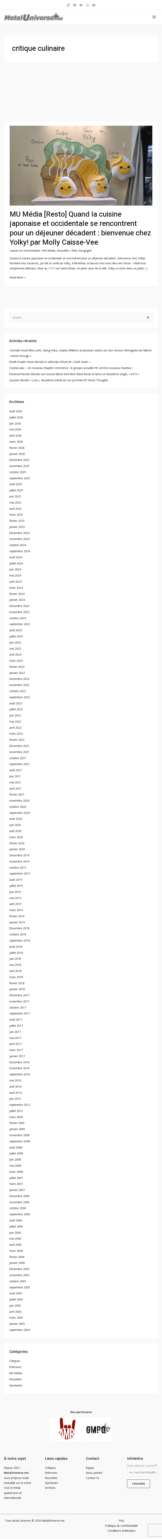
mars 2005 (16, 1317)
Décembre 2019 (19, 855)
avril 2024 (15, 581)
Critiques (14, 1361)
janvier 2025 (17, 527)
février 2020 (16, 843)
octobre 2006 (17, 1208)
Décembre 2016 (19, 1062)
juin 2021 (15, 776)
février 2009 (16, 1123)
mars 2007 (16, 1184)
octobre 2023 (17, 618)
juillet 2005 (16, 1299)
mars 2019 (16, 910)
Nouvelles (63, 250)
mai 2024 (15, 575)
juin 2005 (15, 1305)
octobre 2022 (17, 691)
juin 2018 (15, 959)
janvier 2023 (17, 673)
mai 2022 (15, 721)
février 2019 (16, 916)
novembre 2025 (19, 466)
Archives (50, 1488)
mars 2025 (16, 514)
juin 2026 (15, 423)
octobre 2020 (17, 807)
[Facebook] (74, 5)
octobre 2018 (17, 934)
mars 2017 (16, 1050)
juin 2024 (15, 569)
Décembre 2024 (19, 533)
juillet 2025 (16, 490)
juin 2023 (15, 642)
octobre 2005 (17, 1281)
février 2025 (16, 521)
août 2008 (15, 1147)
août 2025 (15, 484)
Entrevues (15, 1367)
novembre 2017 (19, 1001)
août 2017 (15, 1019)
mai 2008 (15, 1165)
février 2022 (16, 740)
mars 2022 (16, 733)
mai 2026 (15, 429)
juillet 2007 (16, 1178)
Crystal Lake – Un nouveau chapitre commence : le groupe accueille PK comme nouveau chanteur (70, 368)
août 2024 (15, 557)
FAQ (121, 1520)
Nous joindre (94, 1473)
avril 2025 (15, 508)
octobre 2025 (17, 472)
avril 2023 (15, 654)
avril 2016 (15, 1086)
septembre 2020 (19, 813)
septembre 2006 (19, 1214)
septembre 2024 (19, 551)
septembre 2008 (19, 1141)
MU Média (49, 250)
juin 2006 (15, 1232)
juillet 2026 (16, 417)
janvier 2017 (17, 1056)
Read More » (18, 277)
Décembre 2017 (19, 995)
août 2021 (15, 770)
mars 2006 (16, 1251)
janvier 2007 (17, 1190)
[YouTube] (93, 5)
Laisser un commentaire (25, 250)
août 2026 (15, 411)
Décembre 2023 (19, 606)
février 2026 (16, 448)
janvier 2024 (17, 600)
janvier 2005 (17, 1324)
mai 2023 (15, 648)
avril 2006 (15, 1244)
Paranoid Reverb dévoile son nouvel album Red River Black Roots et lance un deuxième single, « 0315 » (74, 374)
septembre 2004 (19, 1330)
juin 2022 (15, 715)
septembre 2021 (19, 764)
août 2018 (15, 946)
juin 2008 (15, 1159)
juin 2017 (15, 1032)
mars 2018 (16, 977)
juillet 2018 (16, 953)
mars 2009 (16, 1117)
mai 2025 (15, 502)
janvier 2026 (17, 454)
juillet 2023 (16, 636)
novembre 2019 (19, 861)
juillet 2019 (16, 886)
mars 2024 (16, 588)
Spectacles (15, 1385)
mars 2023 (16, 660)
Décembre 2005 (19, 1269)
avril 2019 (15, 904)
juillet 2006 (16, 1226)
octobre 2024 (17, 545)
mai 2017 (15, 1038)
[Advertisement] (81, 92)
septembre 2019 (19, 873)
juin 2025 (15, 496)
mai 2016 (15, 1080)
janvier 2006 (17, 1263)
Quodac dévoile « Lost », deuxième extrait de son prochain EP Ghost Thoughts (58, 380)
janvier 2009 (17, 1129)
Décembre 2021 (19, 746)
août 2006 (15, 1220)
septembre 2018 (19, 940)
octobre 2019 (17, 867)
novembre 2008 (19, 1135)
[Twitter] (81, 5)
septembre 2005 (19, 1287)
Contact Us (92, 1478)
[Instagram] (87, 5)
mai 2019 (15, 898)
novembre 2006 (19, 1202)
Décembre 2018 (19, 928)
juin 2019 (15, 892)
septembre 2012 (19, 1105)
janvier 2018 (17, 989)
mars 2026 (16, 441)
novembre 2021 (19, 752)
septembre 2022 (19, 697)
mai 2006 (15, 1238)
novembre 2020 (19, 800)
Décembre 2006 (19, 1196)
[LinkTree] (68, 5)
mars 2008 (16, 1172)
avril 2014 (15, 1093)
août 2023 (15, 630)
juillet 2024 (16, 563)
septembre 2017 (19, 1013)
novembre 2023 (19, 612)
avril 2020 (15, 831)
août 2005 (15, 1293)
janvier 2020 (17, 849)
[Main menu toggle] (154, 17)
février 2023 (16, 667)
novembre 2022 (19, 685)
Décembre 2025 (19, 460)
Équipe (90, 1468)
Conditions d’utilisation (121, 1530)
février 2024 (16, 594)
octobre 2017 (17, 1007)
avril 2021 (15, 788)
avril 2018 (15, 971)
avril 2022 (15, 727)
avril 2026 (15, 435)
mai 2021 (15, 782)
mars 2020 (16, 837)
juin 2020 (15, 825)
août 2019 (15, 879)
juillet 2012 (16, 1111)
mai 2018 (15, 965)
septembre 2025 (19, 478)
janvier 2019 (17, 922)
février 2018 (16, 983)
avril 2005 (15, 1311)
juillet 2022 (16, 709)
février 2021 (16, 794)
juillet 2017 (16, 1026)
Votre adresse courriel (142, 1465)
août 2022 (15, 703)
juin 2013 (15, 1098)
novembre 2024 (19, 539)
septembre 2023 (19, 624)
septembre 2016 (19, 1074)
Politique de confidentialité (121, 1526)
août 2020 (15, 819)
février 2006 (16, 1257)
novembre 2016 (19, 1068)
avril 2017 (15, 1044)
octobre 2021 (17, 758)
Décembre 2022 (19, 679)
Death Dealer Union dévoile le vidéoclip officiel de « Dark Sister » (49, 362)
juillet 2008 (16, 1153)
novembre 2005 (19, 1275)
